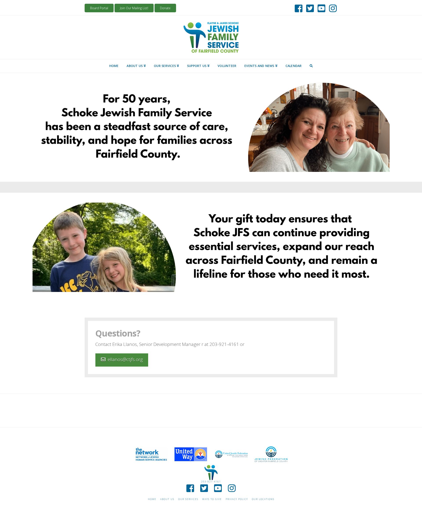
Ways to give (212, 499)
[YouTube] (320, 7)
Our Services (188, 499)
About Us (167, 499)
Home (152, 499)
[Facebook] (297, 7)
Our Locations (263, 499)
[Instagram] (331, 7)
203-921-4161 (211, 481)
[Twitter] (308, 7)
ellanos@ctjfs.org (125, 359)
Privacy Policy (237, 499)
